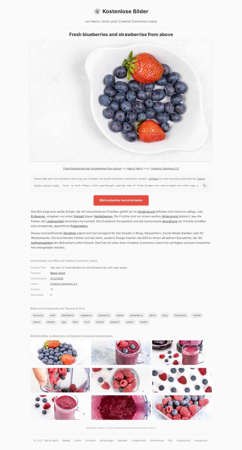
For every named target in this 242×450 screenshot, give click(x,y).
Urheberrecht (138, 440)
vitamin (197, 315)
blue (75, 321)
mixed (119, 315)
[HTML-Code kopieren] (204, 185)
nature (100, 321)
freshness (180, 315)
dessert (114, 321)
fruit (87, 321)
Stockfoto (69, 233)
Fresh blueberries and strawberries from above (92, 168)
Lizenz (201, 178)
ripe (64, 321)
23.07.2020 (56, 278)
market (51, 321)
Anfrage (153, 178)
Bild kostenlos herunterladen (121, 200)
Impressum (201, 440)
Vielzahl (79, 216)
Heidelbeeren (103, 216)
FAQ (170, 440)
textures (38, 315)
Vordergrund (146, 211)
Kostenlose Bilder (125, 11)
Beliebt (66, 440)
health (143, 321)
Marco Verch (135, 168)
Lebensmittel (55, 221)
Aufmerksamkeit (42, 243)
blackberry (68, 315)
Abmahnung (157, 440)
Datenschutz (184, 440)
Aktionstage (106, 440)
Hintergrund (170, 216)
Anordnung (169, 221)
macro (36, 321)
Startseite (91, 427)
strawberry (136, 315)
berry (153, 315)
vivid (52, 315)
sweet (129, 321)
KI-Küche (91, 440)
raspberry (86, 315)
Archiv (101, 427)
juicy (165, 315)
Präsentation (79, 226)
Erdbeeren (38, 216)
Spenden (122, 440)
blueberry (104, 315)
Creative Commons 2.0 (165, 168)
